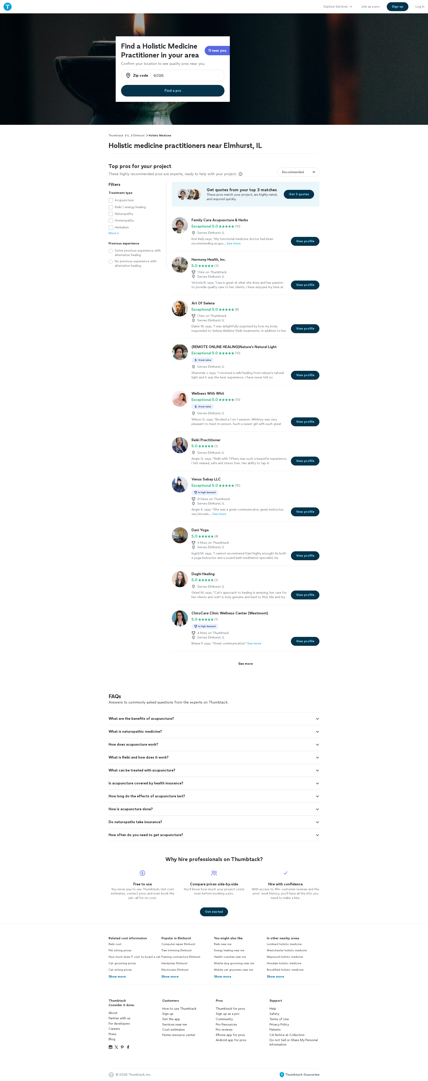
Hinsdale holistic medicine (284, 963)
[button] (214, 718)
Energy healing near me (229, 950)
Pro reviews (224, 1030)
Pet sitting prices (120, 950)
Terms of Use (279, 1019)
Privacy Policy (279, 1024)
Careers (114, 1029)
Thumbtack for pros (230, 1009)
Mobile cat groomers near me (233, 969)
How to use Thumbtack (179, 1009)
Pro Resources (226, 1024)
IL (128, 135)
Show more (117, 976)
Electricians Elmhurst (175, 969)
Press (112, 1034)
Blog (112, 1039)
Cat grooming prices (122, 963)
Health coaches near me (230, 956)
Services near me (174, 1024)
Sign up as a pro (227, 1014)
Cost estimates (173, 1030)
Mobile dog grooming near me (234, 963)
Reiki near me (222, 944)
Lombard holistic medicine (284, 944)
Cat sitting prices (120, 969)
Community (224, 1019)
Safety (274, 1014)
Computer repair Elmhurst (178, 944)
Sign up (167, 1014)
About (113, 1013)
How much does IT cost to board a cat (134, 956)
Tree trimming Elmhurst (176, 950)
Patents (275, 1030)
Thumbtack (116, 135)
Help (273, 1009)
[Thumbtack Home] (7, 6)
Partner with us (119, 1018)
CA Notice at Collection (287, 1035)
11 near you (217, 50)
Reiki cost (115, 944)
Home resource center (178, 1035)
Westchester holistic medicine (287, 950)
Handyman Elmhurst (174, 963)
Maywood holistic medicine (285, 956)
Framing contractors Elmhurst (180, 956)
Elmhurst (139, 135)
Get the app (171, 1019)
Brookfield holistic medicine (285, 969)
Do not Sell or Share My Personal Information (294, 1042)
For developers (119, 1024)
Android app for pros (231, 1040)
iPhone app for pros (230, 1035)
